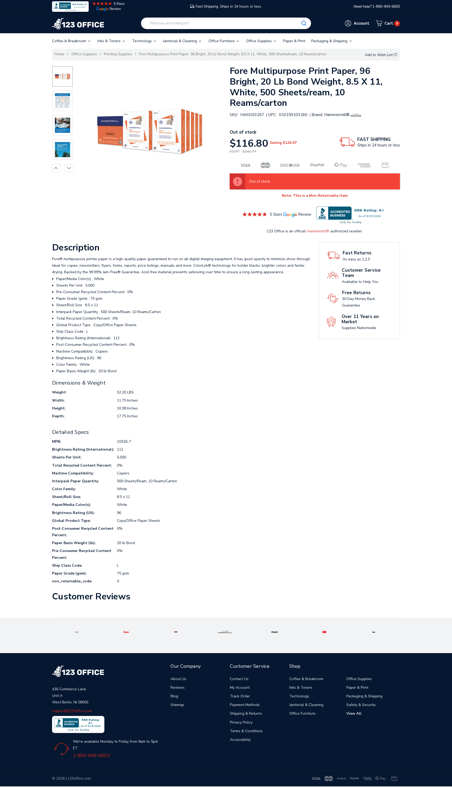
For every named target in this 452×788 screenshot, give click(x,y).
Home (59, 54)
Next (69, 168)
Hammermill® (318, 231)
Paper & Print (294, 41)
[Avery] (76, 631)
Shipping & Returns (246, 713)
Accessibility (240, 739)
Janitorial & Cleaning (180, 41)
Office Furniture (222, 41)
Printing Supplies (118, 54)
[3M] (324, 631)
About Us (178, 678)
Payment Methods (245, 704)
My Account (240, 687)
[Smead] (176, 631)
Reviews (178, 687)
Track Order (240, 696)
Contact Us (239, 678)
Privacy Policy (241, 722)
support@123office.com (72, 710)
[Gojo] (373, 631)
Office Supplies (259, 41)
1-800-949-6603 (91, 755)
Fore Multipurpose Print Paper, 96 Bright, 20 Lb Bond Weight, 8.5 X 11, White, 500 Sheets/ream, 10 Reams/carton (233, 54)
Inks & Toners (110, 41)
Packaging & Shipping (329, 41)
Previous (56, 168)
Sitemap (177, 704)
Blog (174, 696)
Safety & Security (361, 704)
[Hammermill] (225, 631)
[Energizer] (274, 631)
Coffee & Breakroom (69, 41)
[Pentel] (126, 631)
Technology (142, 41)
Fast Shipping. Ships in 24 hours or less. (229, 6)
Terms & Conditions (246, 731)
